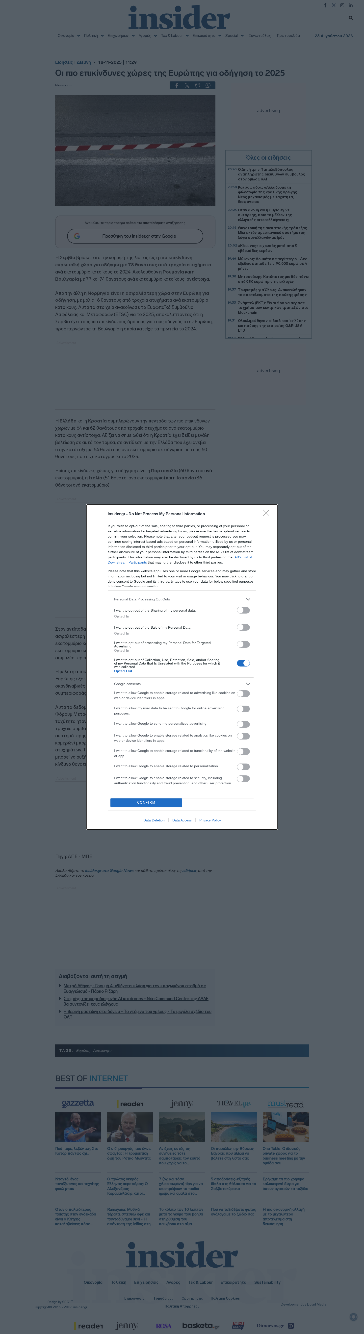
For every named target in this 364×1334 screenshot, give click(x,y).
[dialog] (182, 667)
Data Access (182, 820)
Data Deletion (154, 820)
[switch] (243, 610)
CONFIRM (146, 802)
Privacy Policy (210, 820)
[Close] (267, 514)
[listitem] (182, 599)
